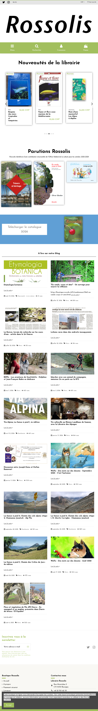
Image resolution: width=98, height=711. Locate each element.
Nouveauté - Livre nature (26, 296)
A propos (7, 684)
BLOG (15, 2)
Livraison (7, 691)
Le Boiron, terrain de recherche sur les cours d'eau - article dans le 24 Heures (23, 333)
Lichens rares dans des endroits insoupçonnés (71, 332)
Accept (9, 705)
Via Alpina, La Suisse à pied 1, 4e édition (22, 422)
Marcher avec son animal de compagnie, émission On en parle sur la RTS (68, 378)
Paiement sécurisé (10, 687)
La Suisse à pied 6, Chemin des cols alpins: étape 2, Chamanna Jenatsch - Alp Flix (25, 517)
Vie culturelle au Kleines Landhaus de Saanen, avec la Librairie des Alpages (71, 423)
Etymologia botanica (13, 285)
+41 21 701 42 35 (60, 691)
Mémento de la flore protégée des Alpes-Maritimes (73, 116)
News (67, 300)
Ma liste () (92, 2)
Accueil (6, 681)
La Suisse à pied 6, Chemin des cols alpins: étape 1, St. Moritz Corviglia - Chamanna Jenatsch (72, 517)
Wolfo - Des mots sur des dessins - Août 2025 (71, 561)
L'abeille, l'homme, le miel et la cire (42, 115)
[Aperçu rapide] (30, 81)
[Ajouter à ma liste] (30, 76)
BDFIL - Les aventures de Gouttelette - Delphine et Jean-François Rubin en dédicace (25, 378)
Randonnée (21, 433)
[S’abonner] (28, 647)
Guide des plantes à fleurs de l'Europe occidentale (17, 114)
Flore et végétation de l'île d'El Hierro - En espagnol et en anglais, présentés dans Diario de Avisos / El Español (24, 609)
